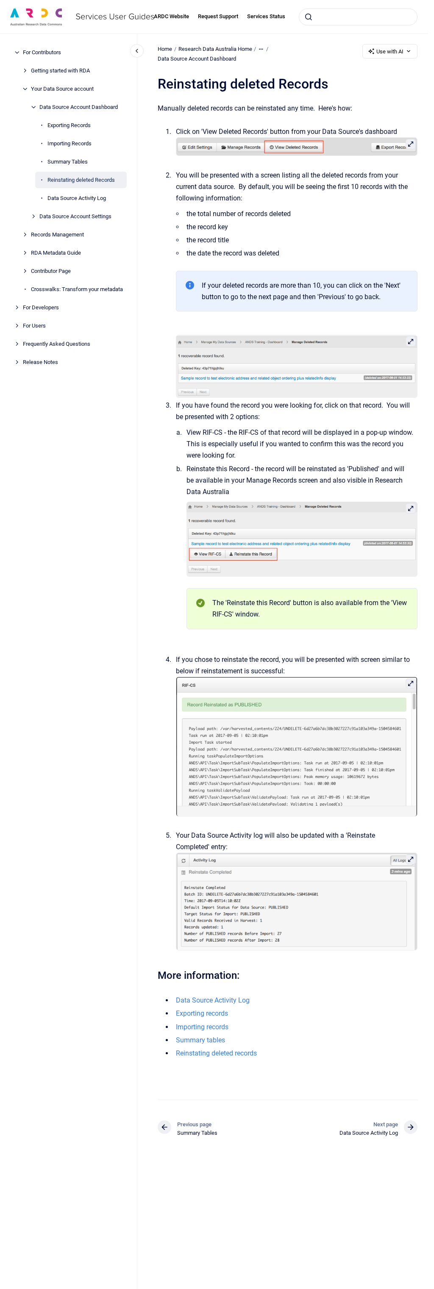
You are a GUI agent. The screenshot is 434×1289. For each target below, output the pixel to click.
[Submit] (308, 17)
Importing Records (69, 143)
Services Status (266, 16)
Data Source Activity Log (76, 198)
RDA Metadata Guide (56, 253)
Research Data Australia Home (215, 49)
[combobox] (358, 17)
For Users (34, 325)
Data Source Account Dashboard (78, 107)
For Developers (41, 307)
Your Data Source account (62, 89)
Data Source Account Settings (75, 216)
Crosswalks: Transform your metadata (77, 289)
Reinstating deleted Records (81, 180)
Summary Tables (67, 161)
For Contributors (42, 52)
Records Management (57, 234)
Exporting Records (69, 125)
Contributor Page (51, 271)
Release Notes (40, 362)
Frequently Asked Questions (56, 344)
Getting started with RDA (60, 70)
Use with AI (389, 51)
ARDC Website (171, 16)
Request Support (218, 16)
